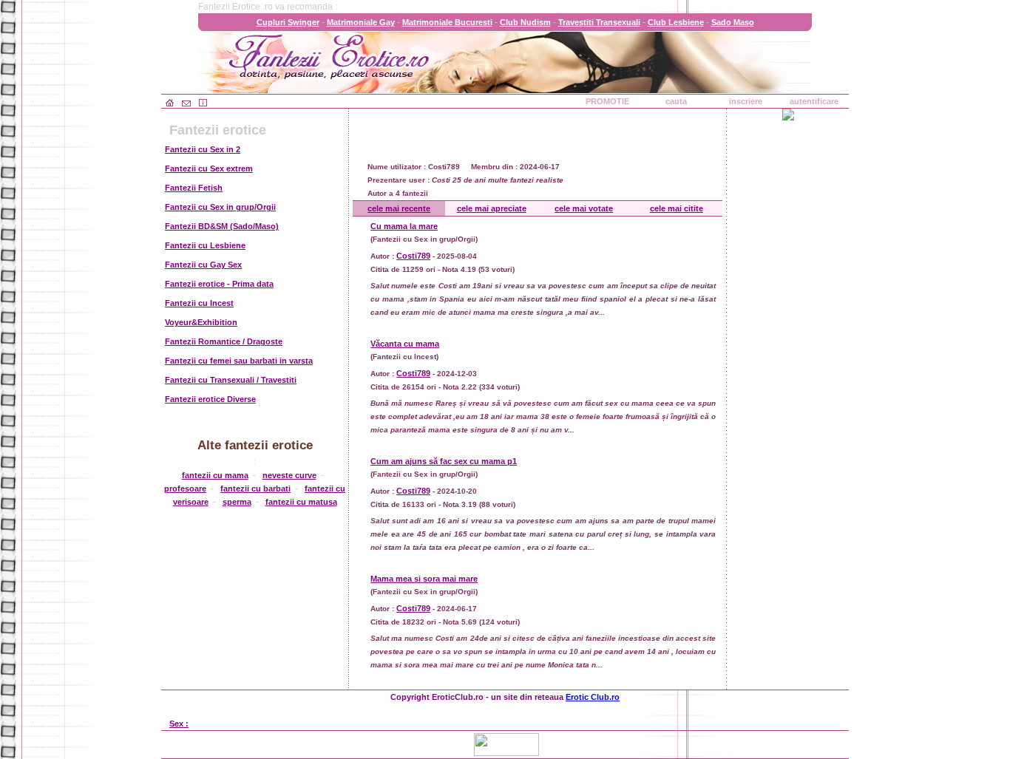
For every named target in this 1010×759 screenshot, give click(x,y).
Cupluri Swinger (288, 22)
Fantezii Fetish (194, 187)
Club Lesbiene (676, 22)
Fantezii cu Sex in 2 (202, 149)
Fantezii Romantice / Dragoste (223, 341)
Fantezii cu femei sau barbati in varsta (239, 360)
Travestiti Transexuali (599, 22)
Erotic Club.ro (593, 696)
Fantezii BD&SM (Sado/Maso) (222, 226)
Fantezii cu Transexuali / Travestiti (230, 379)
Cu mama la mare (404, 226)
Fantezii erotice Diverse (210, 399)
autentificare (814, 101)
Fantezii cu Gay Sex (203, 264)
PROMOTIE (607, 101)
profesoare (185, 488)
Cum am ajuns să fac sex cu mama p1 (443, 461)
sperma (237, 501)
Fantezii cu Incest (199, 303)
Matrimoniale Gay (361, 22)
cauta (676, 101)
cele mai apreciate (491, 208)
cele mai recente (398, 208)
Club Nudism (525, 22)
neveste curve (289, 475)
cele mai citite (676, 208)
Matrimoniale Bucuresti (447, 22)
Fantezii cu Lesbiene (205, 245)
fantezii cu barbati (255, 488)
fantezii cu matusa (301, 501)
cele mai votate (584, 208)
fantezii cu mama (215, 475)
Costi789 (413, 255)
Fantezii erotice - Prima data (219, 283)
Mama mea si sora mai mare (424, 578)
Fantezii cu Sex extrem (209, 168)
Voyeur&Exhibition (201, 322)
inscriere (745, 101)
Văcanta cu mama (404, 343)
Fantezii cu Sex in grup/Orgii (220, 206)
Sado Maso (732, 22)
